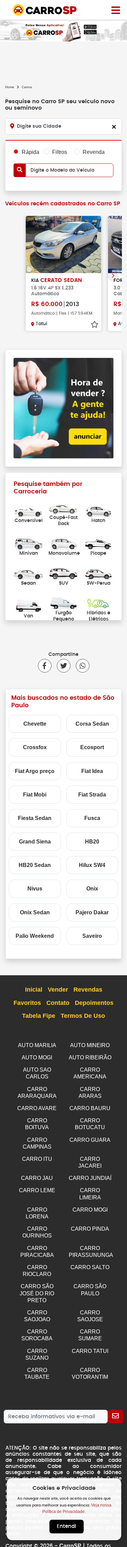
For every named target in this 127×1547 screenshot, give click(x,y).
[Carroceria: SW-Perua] (99, 572)
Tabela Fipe (38, 1015)
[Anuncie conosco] (63, 408)
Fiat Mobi (34, 795)
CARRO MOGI (90, 1210)
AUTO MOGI (37, 1057)
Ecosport (92, 747)
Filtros (59, 152)
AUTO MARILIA (37, 1045)
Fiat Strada (92, 795)
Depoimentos (94, 1002)
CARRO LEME (37, 1190)
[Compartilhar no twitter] (60, 666)
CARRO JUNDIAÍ (90, 1178)
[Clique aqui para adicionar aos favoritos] (94, 324)
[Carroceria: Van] (29, 606)
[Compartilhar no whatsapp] (79, 666)
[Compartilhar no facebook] (44, 666)
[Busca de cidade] (114, 127)
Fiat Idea (92, 771)
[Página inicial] (116, 10)
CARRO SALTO (89, 1267)
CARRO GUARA (89, 1140)
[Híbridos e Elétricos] (99, 602)
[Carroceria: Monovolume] (63, 543)
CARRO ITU (37, 1159)
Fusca (92, 818)
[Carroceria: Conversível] (29, 510)
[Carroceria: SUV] (63, 572)
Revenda (94, 152)
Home (9, 87)
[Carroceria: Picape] (99, 543)
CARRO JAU (37, 1178)
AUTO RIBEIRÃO (90, 1057)
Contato (57, 1002)
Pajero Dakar (92, 912)
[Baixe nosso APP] (63, 30)
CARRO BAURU (89, 1108)
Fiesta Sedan (34, 818)
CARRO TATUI (90, 1351)
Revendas (87, 989)
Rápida (30, 152)
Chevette (34, 724)
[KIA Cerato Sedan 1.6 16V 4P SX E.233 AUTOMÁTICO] (63, 244)
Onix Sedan (35, 912)
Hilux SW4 (92, 865)
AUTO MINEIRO (90, 1045)
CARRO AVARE (37, 1108)
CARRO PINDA (90, 1229)
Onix (92, 888)
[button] (113, 275)
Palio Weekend (35, 936)
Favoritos (27, 1002)
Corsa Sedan (92, 724)
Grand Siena (35, 841)
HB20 (92, 841)
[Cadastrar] (115, 1416)
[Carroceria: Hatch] (99, 510)
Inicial (33, 989)
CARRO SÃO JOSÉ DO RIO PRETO (37, 1293)
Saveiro (92, 936)
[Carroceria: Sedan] (29, 572)
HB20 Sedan (35, 865)
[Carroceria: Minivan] (29, 543)
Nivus (34, 888)
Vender (58, 989)
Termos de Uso (83, 1015)
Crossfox (35, 747)
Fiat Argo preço (35, 771)
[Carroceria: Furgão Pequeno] (63, 602)
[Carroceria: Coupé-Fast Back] (63, 507)
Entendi (66, 1526)
